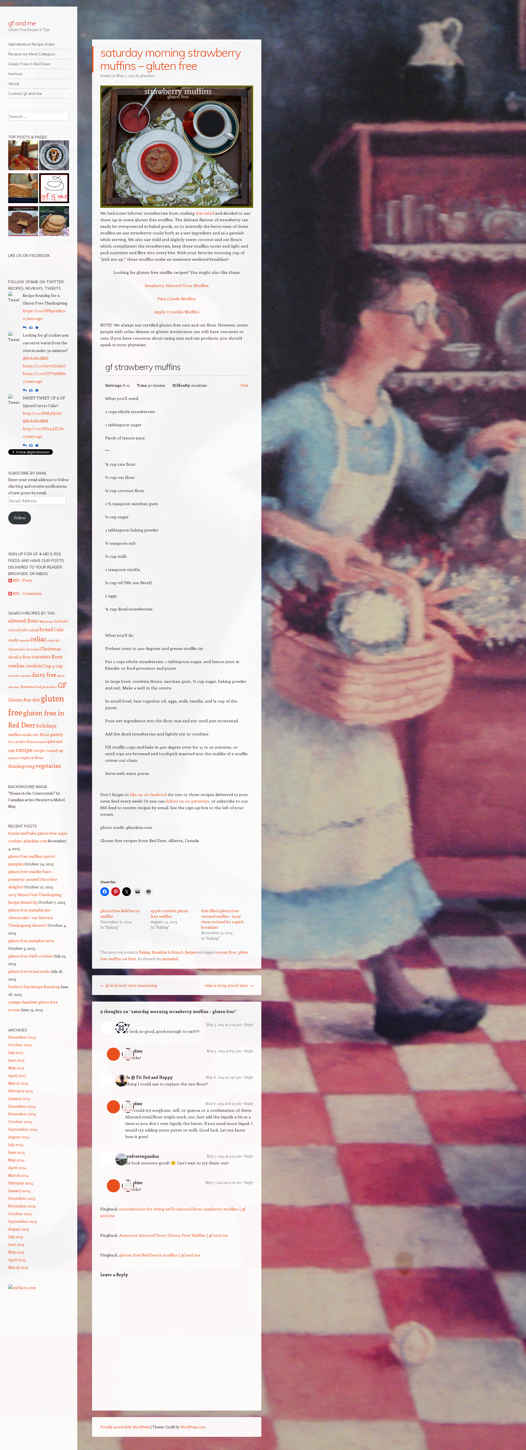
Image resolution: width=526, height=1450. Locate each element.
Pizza (11, 742)
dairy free (44, 674)
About (13, 83)
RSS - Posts (22, 580)
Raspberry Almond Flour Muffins (177, 285)
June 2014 (16, 1152)
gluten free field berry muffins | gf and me (159, 1255)
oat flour (129, 958)
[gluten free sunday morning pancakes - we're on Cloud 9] (23, 156)
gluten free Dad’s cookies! (30, 956)
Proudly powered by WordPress (125, 1427)
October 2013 (20, 1213)
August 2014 (18, 1136)
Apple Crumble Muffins (176, 311)
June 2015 (16, 1060)
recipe (24, 749)
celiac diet (53, 640)
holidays (46, 725)
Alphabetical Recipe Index (31, 44)
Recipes (190, 952)
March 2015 (18, 1083)
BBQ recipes (46, 621)
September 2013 (22, 1221)
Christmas (50, 649)
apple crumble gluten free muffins (169, 913)
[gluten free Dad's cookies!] (54, 222)
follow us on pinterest (187, 801)
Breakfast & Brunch (167, 952)
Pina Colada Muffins (177, 298)
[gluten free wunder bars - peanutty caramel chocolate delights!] (23, 222)
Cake (59, 629)
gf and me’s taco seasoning (128, 985)
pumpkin (40, 742)
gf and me (22, 23)
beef (58, 621)
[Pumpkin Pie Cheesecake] (54, 156)
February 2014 (20, 1182)
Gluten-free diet (24, 700)
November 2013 (22, 1206)
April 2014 (17, 1167)
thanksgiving (21, 766)
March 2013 (18, 1267)
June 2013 (16, 1244)
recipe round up (48, 750)
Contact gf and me (25, 93)
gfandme (147, 75)
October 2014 (20, 1121)
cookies (34, 665)
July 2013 (15, 1236)
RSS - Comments (27, 593)
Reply (248, 1024)
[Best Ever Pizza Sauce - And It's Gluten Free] (54, 189)
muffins (114, 958)
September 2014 (22, 1129)
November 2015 (22, 1037)
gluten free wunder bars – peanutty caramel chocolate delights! (32, 879)
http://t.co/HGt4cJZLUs (43, 428)
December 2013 (21, 1198)
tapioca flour (32, 757)
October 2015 (20, 1044)
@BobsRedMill (35, 358)
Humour (15, 73)
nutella (27, 734)
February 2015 (20, 1090)
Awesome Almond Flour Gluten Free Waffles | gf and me (173, 1235)
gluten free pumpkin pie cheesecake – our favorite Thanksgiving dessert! (30, 917)
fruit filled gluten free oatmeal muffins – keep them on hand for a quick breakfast (222, 919)
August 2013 (18, 1229)
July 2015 (15, 1052)
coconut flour (226, 952)
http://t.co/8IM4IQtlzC (42, 413)
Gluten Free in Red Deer (29, 63)
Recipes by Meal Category (31, 54)
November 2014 (22, 1113)
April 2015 (17, 1075)
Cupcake (13, 676)
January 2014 (19, 1190)
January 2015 (19, 1098)
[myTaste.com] (22, 1287)
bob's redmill (29, 630)
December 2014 (22, 1106)
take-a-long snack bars (229, 985)
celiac (38, 639)
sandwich (14, 758)
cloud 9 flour (19, 656)
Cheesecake (16, 649)
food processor (45, 686)
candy (13, 639)
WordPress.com (192, 1427)
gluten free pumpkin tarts (31, 940)
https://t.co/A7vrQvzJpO (44, 365)
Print (244, 385)
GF (62, 685)
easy (17, 687)
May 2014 (16, 1159)
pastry (56, 734)
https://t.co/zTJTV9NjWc (44, 373)
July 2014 (15, 1144)
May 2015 (16, 1067)
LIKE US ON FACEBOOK (29, 255)
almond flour (23, 620)
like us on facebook (149, 794)
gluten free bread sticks (29, 971)
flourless (27, 686)
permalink (170, 958)
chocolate (32, 649)
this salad (205, 213)
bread (46, 629)
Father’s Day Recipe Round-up (34, 986)
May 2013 (16, 1252)
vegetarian (48, 765)
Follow (19, 517)
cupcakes (25, 676)
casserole (24, 640)
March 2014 (18, 1175)
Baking (144, 952)
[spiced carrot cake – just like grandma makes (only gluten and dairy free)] (23, 189)
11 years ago (32, 318)
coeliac (16, 665)
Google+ (8, 3)
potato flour (25, 741)
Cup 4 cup (53, 666)
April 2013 (17, 1259)
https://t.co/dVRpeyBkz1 (44, 310)
